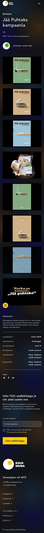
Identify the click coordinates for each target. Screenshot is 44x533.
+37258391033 (9, 485)
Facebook (7, 498)
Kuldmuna (7, 516)
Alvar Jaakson (35, 355)
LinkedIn (6, 503)
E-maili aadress (9, 418)
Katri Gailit (36, 337)
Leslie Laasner (35, 350)
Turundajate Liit (9, 511)
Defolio (6, 520)
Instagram (7, 494)
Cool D (38, 346)
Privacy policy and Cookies (14, 530)
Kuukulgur (36, 341)
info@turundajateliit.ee (12, 482)
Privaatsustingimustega (17, 432)
